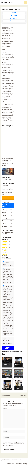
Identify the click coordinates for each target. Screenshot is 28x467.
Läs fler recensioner (8, 348)
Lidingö (6, 162)
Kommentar (6, 408)
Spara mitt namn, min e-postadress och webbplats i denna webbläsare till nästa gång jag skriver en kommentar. (14, 443)
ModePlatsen (7, 2)
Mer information (7, 198)
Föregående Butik (5, 395)
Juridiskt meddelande (24, 464)
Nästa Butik (24, 395)
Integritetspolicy (11, 463)
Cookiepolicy (19, 463)
